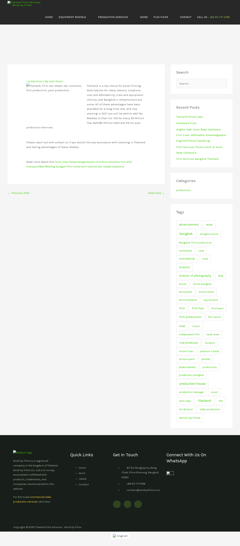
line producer (188, 342)
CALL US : (213, 17)
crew (205, 258)
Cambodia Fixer (186, 123)
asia (209, 224)
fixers (196, 326)
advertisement (189, 224)
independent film (189, 334)
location (210, 342)
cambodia (185, 250)
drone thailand (188, 300)
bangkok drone (209, 234)
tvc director (186, 409)
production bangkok (191, 375)
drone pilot (185, 292)
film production (190, 317)
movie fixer (186, 351)
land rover (213, 334)
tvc (221, 401)
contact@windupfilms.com (143, 490)
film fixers (217, 308)
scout (214, 392)
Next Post (156, 193)
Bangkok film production (195, 242)
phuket (205, 359)
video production (210, 409)
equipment (211, 300)
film (182, 308)
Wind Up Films (189, 418)
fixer (182, 326)
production (35, 81)
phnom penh (187, 359)
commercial (187, 258)
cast (201, 250)
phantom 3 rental (209, 351)
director (184, 267)
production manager (191, 392)
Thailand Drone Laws (189, 116)
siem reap (185, 401)
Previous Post (18, 193)
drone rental (206, 292)
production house (192, 383)
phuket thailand (187, 367)
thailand (204, 401)
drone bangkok (202, 284)
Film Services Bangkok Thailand (197, 159)
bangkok (186, 234)
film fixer (198, 308)
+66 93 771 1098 (136, 483)
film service (214, 317)
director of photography (195, 275)
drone (182, 284)
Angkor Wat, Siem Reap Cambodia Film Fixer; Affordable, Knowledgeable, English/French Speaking (201, 135)
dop (220, 275)
